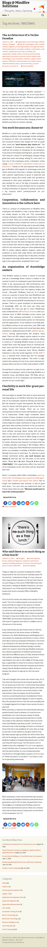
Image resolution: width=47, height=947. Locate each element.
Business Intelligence (9, 922)
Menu (4, 15)
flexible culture (17, 54)
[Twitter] (10, 503)
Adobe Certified (24, 49)
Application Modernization (11, 904)
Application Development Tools (13, 897)
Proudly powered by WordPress (13, 942)
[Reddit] (23, 503)
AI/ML (4, 883)
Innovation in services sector (21, 56)
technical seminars (29, 311)
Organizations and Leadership (27, 42)
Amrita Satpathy (27, 66)
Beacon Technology (9, 915)
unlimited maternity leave (11, 64)
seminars (27, 59)
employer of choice (22, 563)
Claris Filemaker (7, 926)
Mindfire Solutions (8, 940)
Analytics (5, 887)
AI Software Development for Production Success (19, 844)
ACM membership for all (10, 49)
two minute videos (34, 61)
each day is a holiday (25, 51)
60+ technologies (28, 44)
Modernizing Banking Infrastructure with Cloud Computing (21, 862)
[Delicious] (32, 503)
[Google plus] (14, 503)
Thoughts (12, 44)
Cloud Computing (8, 929)
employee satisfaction (30, 561)
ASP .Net (5, 908)
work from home (26, 64)
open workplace (17, 59)
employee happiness (15, 561)
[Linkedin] (19, 503)
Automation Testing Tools (11, 911)
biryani (4, 561)
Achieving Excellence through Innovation (30, 47)
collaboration (13, 51)
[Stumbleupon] (28, 503)
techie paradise (22, 61)
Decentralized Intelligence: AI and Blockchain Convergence (22, 856)
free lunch (26, 54)
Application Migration (9, 901)
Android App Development (11, 890)
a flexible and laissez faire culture (24, 480)
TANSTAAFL (12, 61)
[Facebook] (5, 503)
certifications (35, 49)
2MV (20, 44)
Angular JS (5, 894)
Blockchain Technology (10, 919)
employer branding (8, 563)
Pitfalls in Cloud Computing (11, 868)
